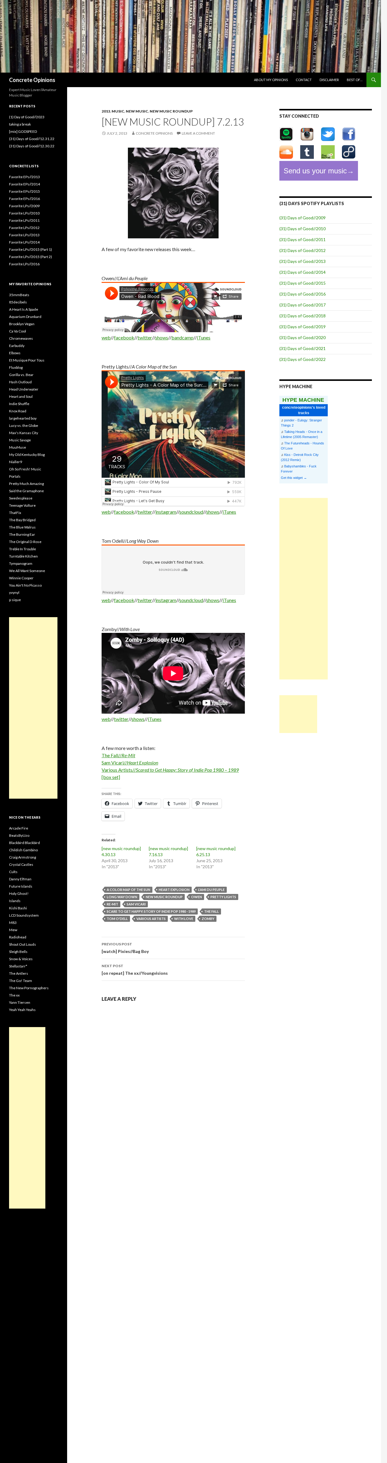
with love (183, 919)
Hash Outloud (20, 382)
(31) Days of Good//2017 (302, 304)
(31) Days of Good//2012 (302, 250)
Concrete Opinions (32, 80)
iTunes (203, 337)
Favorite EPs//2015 (24, 191)
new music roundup (171, 111)
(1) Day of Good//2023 (26, 117)
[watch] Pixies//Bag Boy (125, 948)
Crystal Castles (21, 864)
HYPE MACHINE (303, 400)
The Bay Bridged (22, 520)
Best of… (355, 80)
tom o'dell (117, 919)
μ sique (15, 599)
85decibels (18, 302)
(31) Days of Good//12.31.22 (31, 138)
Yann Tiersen (19, 1002)
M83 (13, 922)
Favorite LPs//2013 (24, 235)
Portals (15, 476)
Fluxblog (16, 367)
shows (161, 337)
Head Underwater (23, 389)
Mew (13, 930)
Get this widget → (294, 477)
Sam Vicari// (130, 762)
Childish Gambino (23, 850)
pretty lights (223, 897)
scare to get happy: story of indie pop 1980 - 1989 (151, 911)
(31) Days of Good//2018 (302, 315)
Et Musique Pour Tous (26, 360)
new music (137, 111)
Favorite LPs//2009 (24, 206)
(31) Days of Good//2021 (302, 348)
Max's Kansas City (23, 432)
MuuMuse (17, 447)
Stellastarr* (18, 966)
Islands (15, 900)
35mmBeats (19, 295)
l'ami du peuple (211, 890)
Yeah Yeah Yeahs (22, 1009)
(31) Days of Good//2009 (302, 217)
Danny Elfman (20, 879)
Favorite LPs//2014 (24, 242)
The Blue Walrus (22, 527)
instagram (165, 512)
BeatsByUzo (19, 835)
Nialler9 (15, 462)
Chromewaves (21, 338)
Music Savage (20, 440)
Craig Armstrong (22, 857)
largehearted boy (23, 418)
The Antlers (18, 973)
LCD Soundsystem (24, 915)
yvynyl (14, 592)
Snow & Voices (21, 959)
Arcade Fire (18, 828)
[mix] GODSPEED (23, 131)
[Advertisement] (303, 588)
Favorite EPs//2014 (24, 184)
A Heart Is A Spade (23, 309)
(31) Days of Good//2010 (302, 228)
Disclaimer (329, 80)
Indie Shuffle (19, 403)
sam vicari (136, 904)
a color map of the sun (128, 890)
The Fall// (118, 755)
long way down (122, 897)
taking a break (20, 124)
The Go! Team (20, 980)
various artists (151, 919)
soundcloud (191, 512)
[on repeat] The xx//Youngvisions (135, 970)
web (106, 337)
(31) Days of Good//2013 (302, 261)
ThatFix (15, 512)
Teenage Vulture (22, 505)
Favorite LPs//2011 (24, 220)
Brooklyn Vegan (21, 324)
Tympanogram (20, 563)
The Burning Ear (22, 534)
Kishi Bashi (18, 908)
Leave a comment (198, 133)
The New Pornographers (29, 988)
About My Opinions (271, 80)
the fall (211, 911)
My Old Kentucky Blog (27, 454)
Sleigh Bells (18, 951)
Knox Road (17, 411)
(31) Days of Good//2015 (302, 283)
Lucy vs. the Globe (23, 425)
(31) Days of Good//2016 (302, 293)
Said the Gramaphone (26, 491)
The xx (14, 995)
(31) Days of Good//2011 (302, 239)
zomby (208, 919)
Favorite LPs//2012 (24, 227)
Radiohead (17, 937)
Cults (13, 871)
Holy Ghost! (19, 893)
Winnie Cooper (21, 578)
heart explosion (174, 890)
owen (196, 897)
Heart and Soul (21, 396)
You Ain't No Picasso (25, 585)
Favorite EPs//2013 (24, 177)
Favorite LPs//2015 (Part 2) (30, 256)
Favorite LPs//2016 (24, 264)
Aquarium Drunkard (25, 316)
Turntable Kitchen (23, 556)
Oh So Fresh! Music (25, 469)
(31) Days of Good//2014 (302, 272)
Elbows (15, 353)
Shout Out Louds (22, 944)
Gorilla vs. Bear (21, 374)
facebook (124, 337)
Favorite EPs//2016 (24, 198)
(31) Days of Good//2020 (302, 337)
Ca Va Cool (17, 331)
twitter (145, 337)
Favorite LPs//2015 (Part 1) (30, 249)
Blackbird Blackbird (24, 842)
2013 (106, 111)
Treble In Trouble (22, 549)
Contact (304, 80)
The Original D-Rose (25, 541)
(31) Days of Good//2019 (302, 326)
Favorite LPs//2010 (24, 213)
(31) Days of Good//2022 (302, 359)
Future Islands (20, 886)
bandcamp (182, 337)
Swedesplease (20, 498)
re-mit (112, 904)
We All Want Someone (27, 570)
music (118, 111)
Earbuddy (16, 345)
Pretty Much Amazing (26, 483)
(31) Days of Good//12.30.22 (31, 146)
